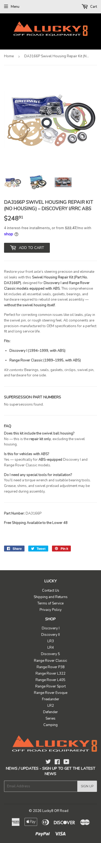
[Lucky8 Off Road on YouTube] (66, 762)
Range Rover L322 (50, 673)
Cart (93, 6)
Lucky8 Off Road (55, 810)
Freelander (50, 699)
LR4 (50, 647)
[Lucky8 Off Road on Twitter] (48, 762)
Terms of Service (50, 603)
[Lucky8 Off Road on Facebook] (57, 762)
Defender (50, 712)
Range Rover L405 (50, 680)
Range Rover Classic (50, 660)
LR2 (50, 705)
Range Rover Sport (50, 686)
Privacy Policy (51, 609)
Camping (50, 725)
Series (50, 718)
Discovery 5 (50, 654)
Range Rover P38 (51, 667)
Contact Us (50, 590)
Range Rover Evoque (50, 692)
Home (9, 56)
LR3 (50, 641)
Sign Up (87, 786)
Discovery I (51, 628)
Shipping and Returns (51, 597)
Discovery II (50, 634)
